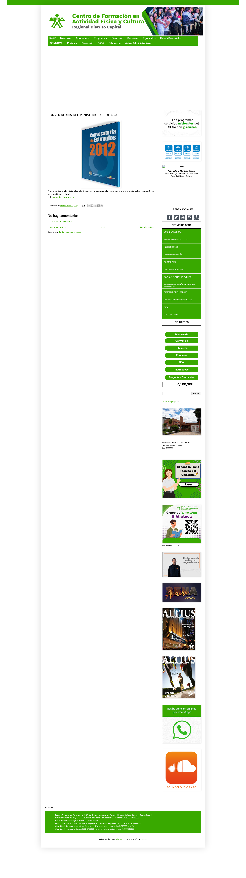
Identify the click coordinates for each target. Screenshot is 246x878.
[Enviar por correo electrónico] (89, 205)
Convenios (181, 340)
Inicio (103, 227)
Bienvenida (181, 334)
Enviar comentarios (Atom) (70, 232)
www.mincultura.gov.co (63, 197)
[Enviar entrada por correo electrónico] (83, 206)
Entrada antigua (147, 227)
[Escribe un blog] (92, 205)
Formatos (181, 355)
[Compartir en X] (95, 205)
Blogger (144, 840)
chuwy (119, 840)
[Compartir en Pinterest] (101, 205)
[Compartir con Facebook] (98, 205)
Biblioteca (181, 348)
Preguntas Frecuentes (181, 377)
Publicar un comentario (61, 222)
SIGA (182, 362)
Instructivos (182, 369)
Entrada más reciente (58, 227)
